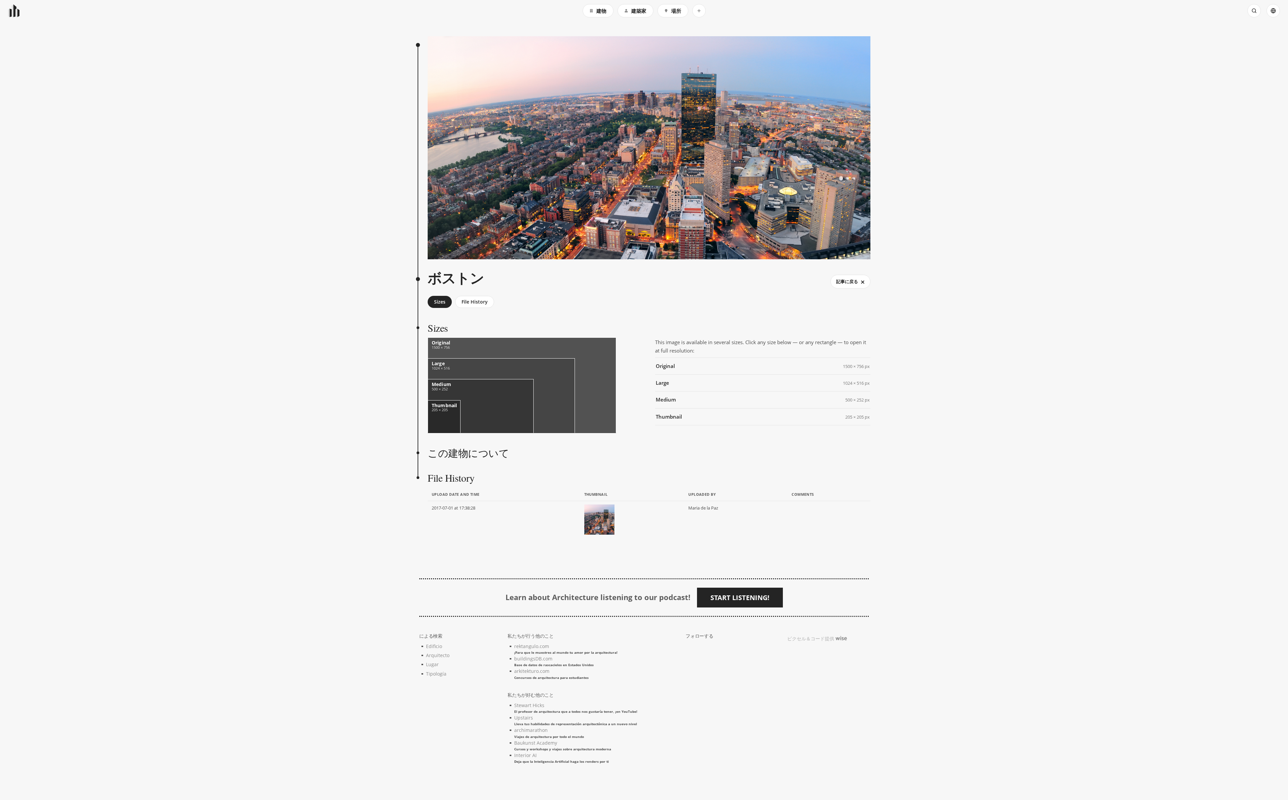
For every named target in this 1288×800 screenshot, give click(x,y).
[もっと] (699, 10)
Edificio (434, 646)
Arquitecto (437, 655)
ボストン (456, 277)
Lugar (432, 664)
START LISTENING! (739, 597)
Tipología (436, 674)
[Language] (1273, 10)
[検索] (1254, 10)
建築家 (638, 10)
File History (475, 302)
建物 (601, 10)
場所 (676, 10)
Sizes (439, 302)
